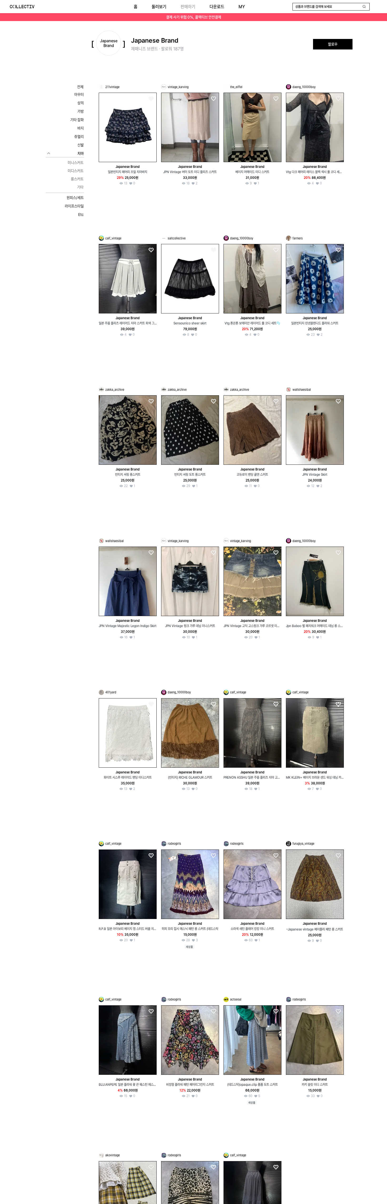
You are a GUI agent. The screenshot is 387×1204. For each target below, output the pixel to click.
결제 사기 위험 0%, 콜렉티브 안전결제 (193, 17)
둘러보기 (159, 6)
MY (242, 6)
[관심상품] (151, 98)
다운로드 (217, 6)
